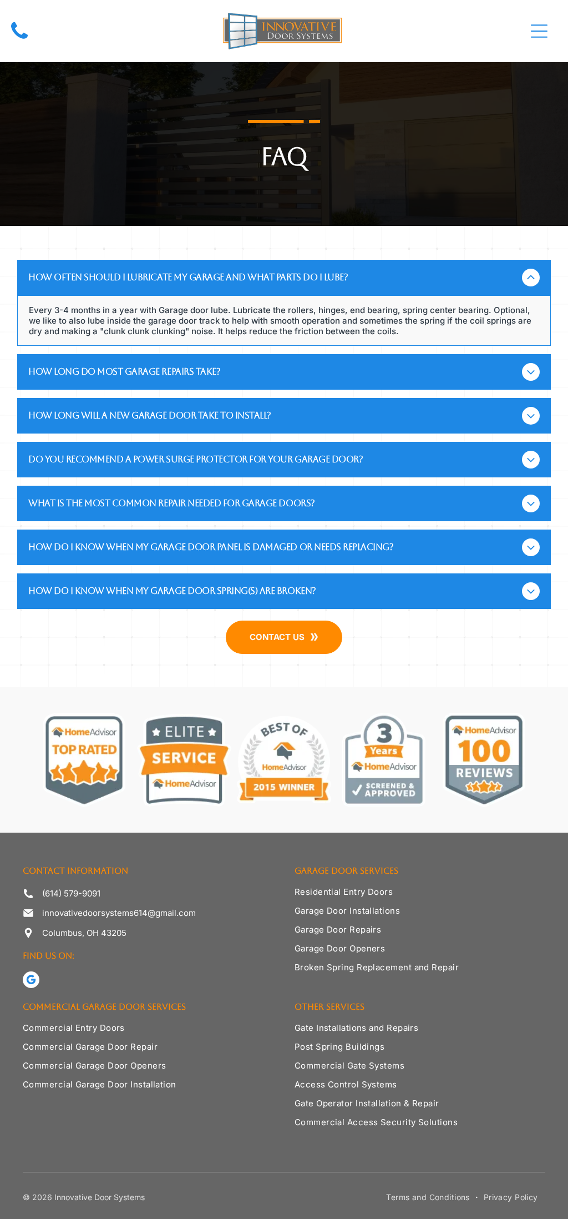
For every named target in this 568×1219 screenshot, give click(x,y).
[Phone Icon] (19, 39)
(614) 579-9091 (71, 893)
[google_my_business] (31, 981)
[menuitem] (420, 895)
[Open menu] (539, 31)
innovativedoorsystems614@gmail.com (119, 913)
